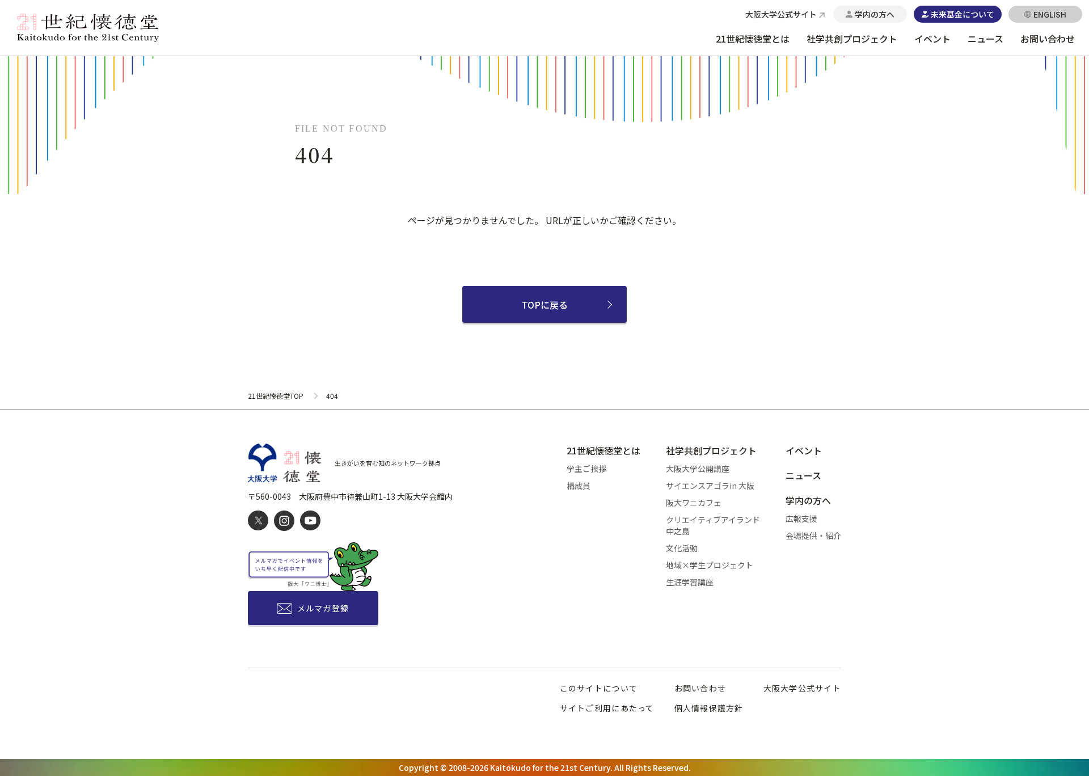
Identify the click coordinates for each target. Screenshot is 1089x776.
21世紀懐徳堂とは (753, 38)
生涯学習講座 (690, 582)
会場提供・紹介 (813, 535)
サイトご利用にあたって (607, 708)
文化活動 (682, 548)
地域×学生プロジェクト (709, 565)
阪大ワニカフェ (693, 502)
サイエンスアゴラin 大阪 (710, 485)
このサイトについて (599, 688)
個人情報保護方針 (709, 708)
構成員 (578, 485)
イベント (932, 38)
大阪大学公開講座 (697, 468)
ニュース (985, 38)
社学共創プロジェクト (852, 38)
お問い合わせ (1047, 38)
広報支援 (801, 518)
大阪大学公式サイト (802, 688)
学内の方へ (808, 500)
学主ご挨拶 (586, 468)
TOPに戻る (545, 304)
